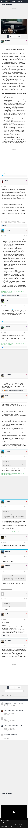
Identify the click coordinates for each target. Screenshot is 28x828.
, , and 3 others (11, 295)
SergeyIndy (8, 300)
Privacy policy (4, 826)
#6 (26, 380)
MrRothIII (6, 704)
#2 (26, 186)
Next (19, 36)
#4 (26, 305)
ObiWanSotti (6, 711)
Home (12, 826)
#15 (26, 645)
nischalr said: (6, 603)
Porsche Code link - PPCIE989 (6, 589)
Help (9, 826)
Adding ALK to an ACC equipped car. (13, 710)
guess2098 (8, 551)
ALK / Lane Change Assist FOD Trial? (13, 703)
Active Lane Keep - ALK (10, 718)
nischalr (7, 565)
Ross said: (5, 461)
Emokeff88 (8, 640)
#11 (26, 556)
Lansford (6, 735)
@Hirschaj (10, 309)
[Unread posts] (24, 1)
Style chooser (3, 822)
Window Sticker (12, 318)
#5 (26, 332)
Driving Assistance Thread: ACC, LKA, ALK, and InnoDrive (15, 726)
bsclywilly (8, 374)
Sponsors (3, 824)
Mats (5, 719)
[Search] (26, 1)
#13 (26, 598)
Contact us (8, 824)
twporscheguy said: (7, 575)
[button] (1, 1)
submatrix (8, 593)
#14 (26, 619)
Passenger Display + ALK (10, 734)
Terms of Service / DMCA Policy (18, 824)
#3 (26, 235)
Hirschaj (4, 32)
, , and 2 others (14, 390)
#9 (26, 506)
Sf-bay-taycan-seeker (9, 728)
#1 (26, 46)
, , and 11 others (12, 176)
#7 (26, 400)
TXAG (6, 180)
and (8, 347)
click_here (5, 222)
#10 (26, 542)
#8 (26, 456)
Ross (6, 395)
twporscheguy (9, 537)
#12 (26, 571)
